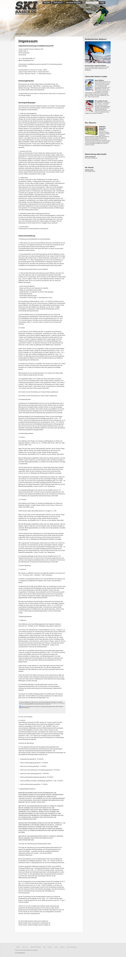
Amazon (100, 113)
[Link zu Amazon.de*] (89, 90)
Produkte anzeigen (89, 144)
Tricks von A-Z (57, 2)
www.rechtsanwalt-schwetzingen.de (39, 923)
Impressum (62, 947)
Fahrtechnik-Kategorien (73, 2)
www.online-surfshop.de (91, 158)
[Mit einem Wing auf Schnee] (98, 62)
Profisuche (49, 947)
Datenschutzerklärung (72, 947)
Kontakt (56, 947)
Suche (44, 947)
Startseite (47, 2)
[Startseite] (26, 14)
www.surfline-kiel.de (90, 171)
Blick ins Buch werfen (93, 96)
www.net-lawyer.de (44, 925)
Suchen (102, 2)
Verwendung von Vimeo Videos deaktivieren (43, 396)
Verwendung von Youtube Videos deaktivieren (44, 392)
